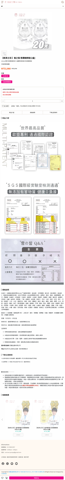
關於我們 (26, 457)
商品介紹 (11, 112)
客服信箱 (20, 457)
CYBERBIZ (4, 473)
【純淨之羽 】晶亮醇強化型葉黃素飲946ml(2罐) (47, 428)
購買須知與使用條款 (12, 457)
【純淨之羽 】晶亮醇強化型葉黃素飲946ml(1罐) (18, 428)
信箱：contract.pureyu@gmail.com (11, 452)
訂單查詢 (3, 457)
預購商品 (36, 478)
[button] (63, 420)
